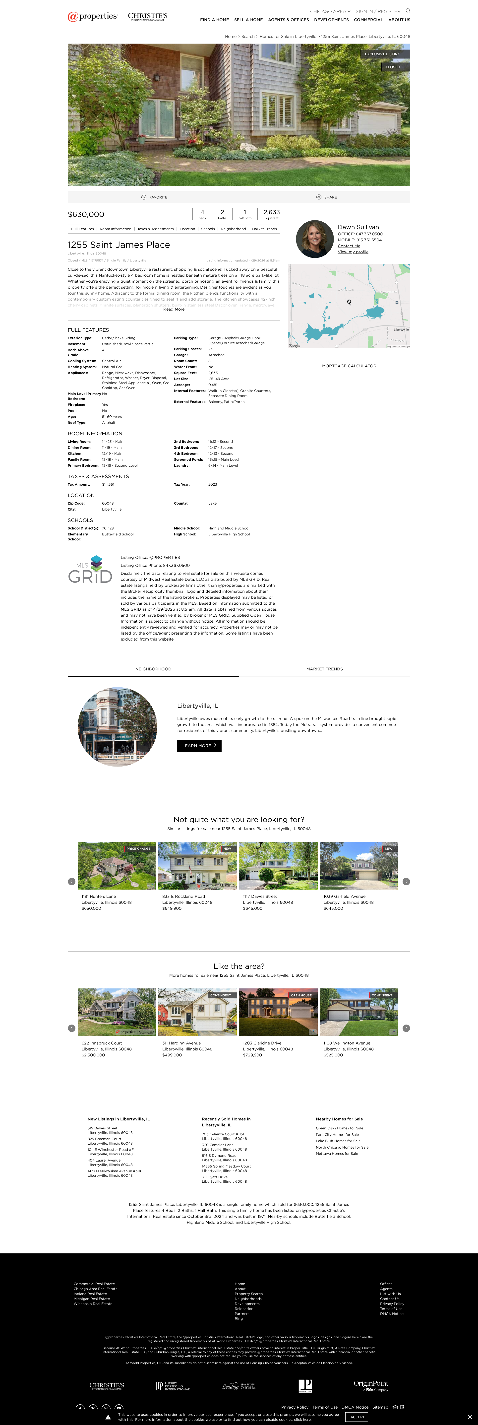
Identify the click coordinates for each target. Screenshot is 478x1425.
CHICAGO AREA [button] (328, 11)
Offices (386, 1284)
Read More (173, 309)
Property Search (249, 1294)
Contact (349, 246)
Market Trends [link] (264, 229)
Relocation (244, 1309)
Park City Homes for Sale (337, 1135)
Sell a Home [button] (248, 19)
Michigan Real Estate (92, 1299)
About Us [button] (399, 19)
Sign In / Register (378, 11)
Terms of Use (391, 1309)
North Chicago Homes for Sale (342, 1147)
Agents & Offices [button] (288, 19)
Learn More (197, 745)
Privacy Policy (392, 1304)
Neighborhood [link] (234, 229)
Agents (386, 1289)
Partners (242, 1314)
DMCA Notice (392, 1314)
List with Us (390, 1294)
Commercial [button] (368, 19)
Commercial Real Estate (94, 1284)
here (307, 1420)
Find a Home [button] (214, 19)
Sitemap (380, 1407)
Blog (239, 1319)
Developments (331, 19)
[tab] (153, 669)
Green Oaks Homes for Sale (339, 1128)
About (240, 1289)
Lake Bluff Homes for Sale (338, 1141)
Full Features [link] (83, 229)
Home (240, 1284)
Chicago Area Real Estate (96, 1289)
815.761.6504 (369, 240)
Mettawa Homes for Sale (337, 1154)
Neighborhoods (248, 1299)
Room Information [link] (116, 229)
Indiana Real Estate (90, 1294)
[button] (349, 306)
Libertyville (138, 260)
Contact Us (390, 1299)
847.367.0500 (369, 234)
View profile (353, 252)
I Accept (357, 1417)
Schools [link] (208, 229)
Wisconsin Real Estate (93, 1304)
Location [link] (188, 229)
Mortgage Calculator (349, 366)
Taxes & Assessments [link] (156, 229)
